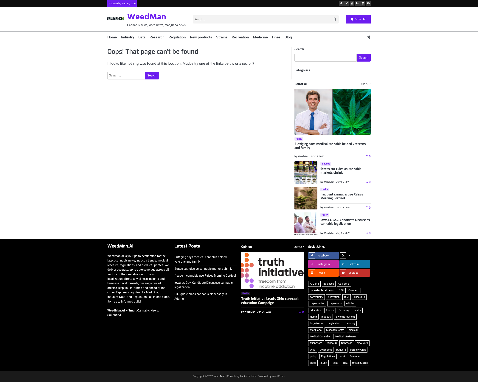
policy (313, 356)
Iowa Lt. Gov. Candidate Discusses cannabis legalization (345, 222)
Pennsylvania (358, 349)
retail (342, 356)
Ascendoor (249, 376)
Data (141, 37)
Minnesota (316, 343)
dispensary (335, 303)
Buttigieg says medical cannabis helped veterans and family (330, 146)
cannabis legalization (322, 290)
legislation (334, 323)
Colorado (353, 290)
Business (328, 283)
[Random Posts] (368, 37)
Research (157, 37)
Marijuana (316, 329)
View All (365, 84)
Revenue (355, 356)
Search (299, 49)
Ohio (312, 349)
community (316, 296)
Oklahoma (326, 349)
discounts (359, 296)
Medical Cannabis (320, 336)
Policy (299, 139)
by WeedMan (301, 156)
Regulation (177, 37)
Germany (344, 310)
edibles (350, 303)
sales (313, 362)
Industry (127, 37)
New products (201, 37)
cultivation (334, 296)
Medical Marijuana (345, 336)
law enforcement (345, 316)
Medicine (260, 37)
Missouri (332, 343)
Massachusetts (335, 329)
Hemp (313, 316)
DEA (346, 296)
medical (353, 329)
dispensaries (317, 303)
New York (362, 343)
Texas (334, 362)
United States (360, 362)
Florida (330, 310)
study (323, 362)
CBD (341, 290)
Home (112, 37)
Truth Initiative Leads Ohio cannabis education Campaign (270, 300)
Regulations (328, 356)
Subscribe (360, 19)
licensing (350, 323)
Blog (288, 37)
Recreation (240, 37)
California (344, 283)
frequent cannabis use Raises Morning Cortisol (341, 196)
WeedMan (146, 17)
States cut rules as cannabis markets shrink (340, 171)
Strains (222, 37)
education (316, 310)
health (357, 310)
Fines (276, 37)
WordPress (278, 376)
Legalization (317, 323)
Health (325, 189)
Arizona (314, 283)
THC (345, 362)
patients (341, 349)
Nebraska (346, 343)
